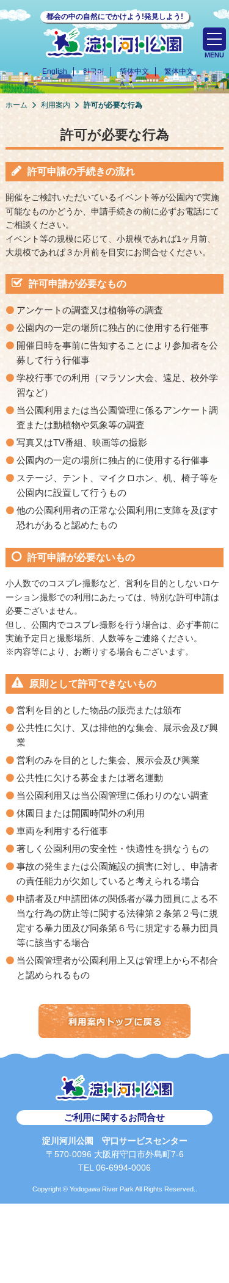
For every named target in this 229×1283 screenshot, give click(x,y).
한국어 (93, 71)
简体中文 (134, 71)
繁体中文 (179, 71)
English (54, 71)
